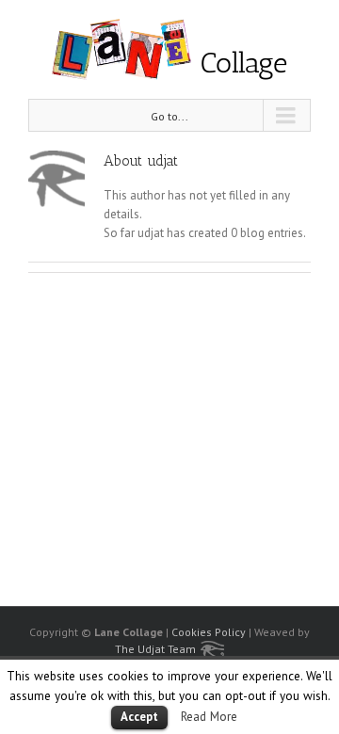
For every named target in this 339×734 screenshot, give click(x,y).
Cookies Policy (208, 632)
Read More (209, 716)
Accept (139, 717)
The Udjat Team (155, 649)
